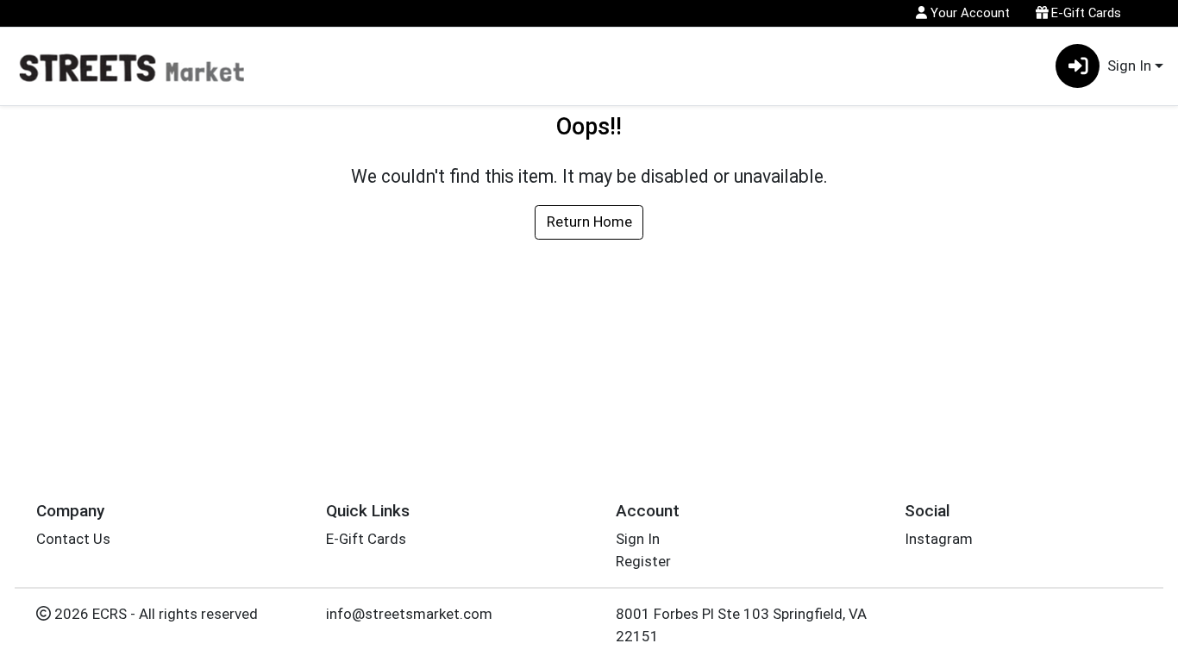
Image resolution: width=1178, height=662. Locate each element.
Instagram (939, 538)
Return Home (589, 221)
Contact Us (73, 538)
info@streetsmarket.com (409, 613)
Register (643, 561)
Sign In (638, 538)
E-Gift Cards (1084, 13)
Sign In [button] (1129, 65)
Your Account (968, 13)
